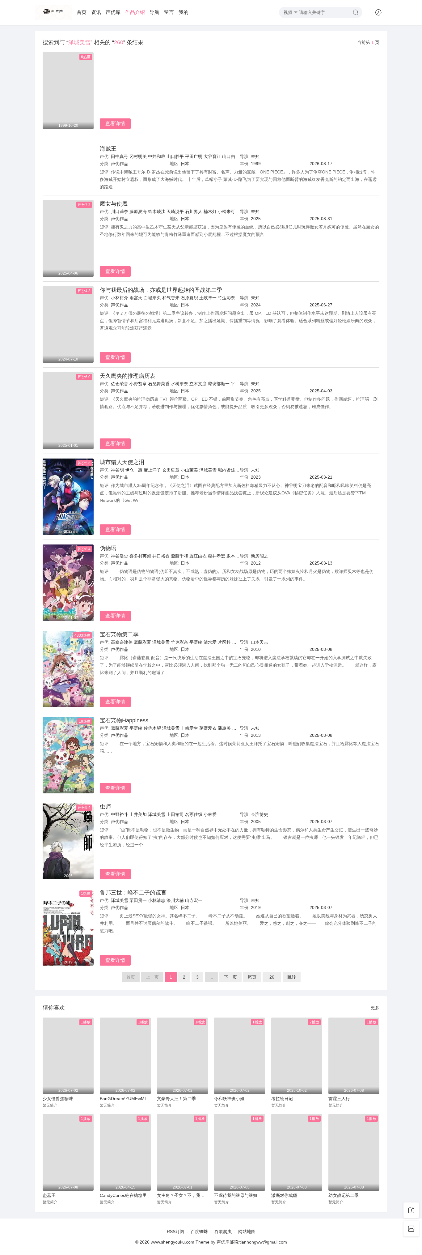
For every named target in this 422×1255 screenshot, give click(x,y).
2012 (256, 563)
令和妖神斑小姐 (229, 1098)
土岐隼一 (208, 297)
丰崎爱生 (189, 728)
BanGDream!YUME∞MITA (125, 1098)
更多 (375, 1007)
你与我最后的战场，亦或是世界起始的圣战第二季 (161, 290)
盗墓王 (49, 1195)
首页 (82, 12)
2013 (256, 735)
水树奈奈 (179, 383)
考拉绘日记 (282, 1098)
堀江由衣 (198, 555)
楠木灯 (210, 211)
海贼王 (108, 149)
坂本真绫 (235, 555)
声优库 (113, 12)
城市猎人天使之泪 (122, 462)
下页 (230, 977)
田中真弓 (119, 156)
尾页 (252, 977)
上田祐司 (175, 814)
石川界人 (193, 211)
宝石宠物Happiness (124, 720)
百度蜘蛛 (199, 1231)
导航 (154, 12)
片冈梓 (224, 642)
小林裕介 (119, 297)
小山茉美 (189, 469)
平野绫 (195, 642)
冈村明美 (138, 156)
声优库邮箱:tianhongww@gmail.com (252, 1242)
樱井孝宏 (216, 555)
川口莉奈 (119, 211)
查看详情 (115, 123)
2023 (256, 477)
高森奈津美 (122, 642)
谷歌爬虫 (223, 1231)
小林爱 (210, 814)
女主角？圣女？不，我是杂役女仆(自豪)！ (182, 1195)
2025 (256, 218)
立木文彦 (198, 383)
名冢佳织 (193, 814)
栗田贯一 (138, 900)
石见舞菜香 (159, 383)
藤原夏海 (138, 211)
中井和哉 (156, 156)
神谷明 (117, 469)
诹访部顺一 (219, 383)
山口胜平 (175, 156)
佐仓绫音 (119, 383)
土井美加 (138, 814)
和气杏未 (170, 297)
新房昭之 (259, 555)
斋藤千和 (179, 555)
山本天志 (259, 642)
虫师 (105, 807)
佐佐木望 (152, 728)
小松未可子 (228, 211)
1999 (256, 163)
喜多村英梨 (140, 555)
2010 (256, 649)
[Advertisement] (239, 98)
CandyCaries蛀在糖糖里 (123, 1195)
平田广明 (193, 156)
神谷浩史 (119, 555)
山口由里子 (233, 156)
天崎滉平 (175, 211)
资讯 (96, 12)
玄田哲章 (170, 469)
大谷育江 (212, 156)
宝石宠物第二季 (119, 634)
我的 (183, 12)
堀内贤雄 (226, 469)
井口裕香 (161, 555)
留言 (169, 12)
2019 (256, 907)
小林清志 (156, 900)
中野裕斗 (119, 814)
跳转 (291, 977)
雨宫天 (135, 297)
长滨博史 (259, 814)
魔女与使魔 (114, 204)
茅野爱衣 (208, 728)
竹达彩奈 (226, 297)
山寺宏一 (193, 900)
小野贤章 (138, 383)
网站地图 (246, 1231)
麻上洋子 (152, 469)
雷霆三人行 (339, 1098)
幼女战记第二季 (343, 1195)
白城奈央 (152, 297)
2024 (256, 304)
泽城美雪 (208, 469)
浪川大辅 (175, 900)
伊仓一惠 (133, 469)
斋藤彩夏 (142, 642)
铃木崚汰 (156, 211)
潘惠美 (224, 728)
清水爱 (210, 642)
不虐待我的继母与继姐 (235, 1195)
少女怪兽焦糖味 (58, 1098)
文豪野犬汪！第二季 (176, 1098)
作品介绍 (135, 12)
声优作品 (119, 163)
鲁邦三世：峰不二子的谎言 (133, 893)
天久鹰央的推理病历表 (127, 376)
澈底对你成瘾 (284, 1195)
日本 (185, 163)
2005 (256, 821)
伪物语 (108, 548)
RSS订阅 (175, 1231)
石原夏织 (189, 297)
